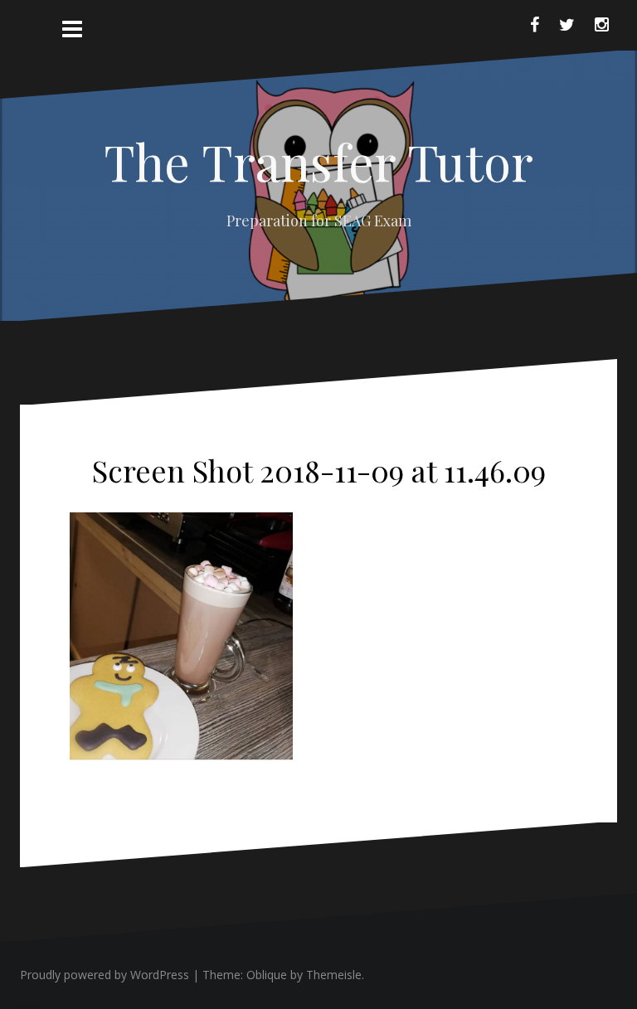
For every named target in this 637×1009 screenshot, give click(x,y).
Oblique (266, 974)
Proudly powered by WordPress (104, 974)
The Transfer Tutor (318, 161)
